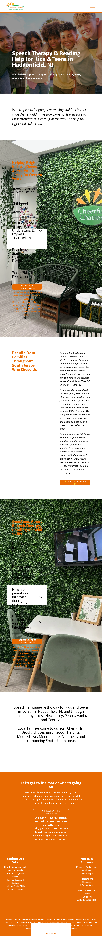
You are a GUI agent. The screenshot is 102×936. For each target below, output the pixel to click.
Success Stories (15, 889)
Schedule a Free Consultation (27, 287)
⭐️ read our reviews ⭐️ (75, 482)
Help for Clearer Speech (15, 867)
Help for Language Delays (15, 875)
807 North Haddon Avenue (86, 892)
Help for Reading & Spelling (15, 881)
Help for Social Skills (15, 886)
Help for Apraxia (15, 870)
